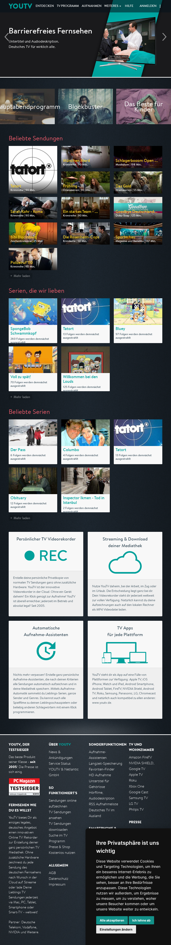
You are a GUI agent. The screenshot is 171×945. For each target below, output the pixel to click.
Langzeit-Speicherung (105, 763)
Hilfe (129, 6)
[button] (160, 6)
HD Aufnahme (100, 775)
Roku (132, 780)
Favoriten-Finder (101, 769)
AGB (52, 872)
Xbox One (136, 786)
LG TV (133, 803)
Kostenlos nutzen (62, 852)
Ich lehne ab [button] (141, 920)
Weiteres (111, 6)
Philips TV (136, 809)
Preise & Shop (59, 847)
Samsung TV (138, 798)
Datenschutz (58, 878)
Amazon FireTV (140, 757)
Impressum (57, 884)
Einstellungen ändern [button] (116, 929)
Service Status (60, 763)
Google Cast (138, 792)
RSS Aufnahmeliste (103, 804)
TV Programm (68, 6)
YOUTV (20, 6)
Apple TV (136, 774)
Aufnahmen (92, 6)
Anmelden (148, 6)
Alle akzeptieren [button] (112, 920)
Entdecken (45, 6)
